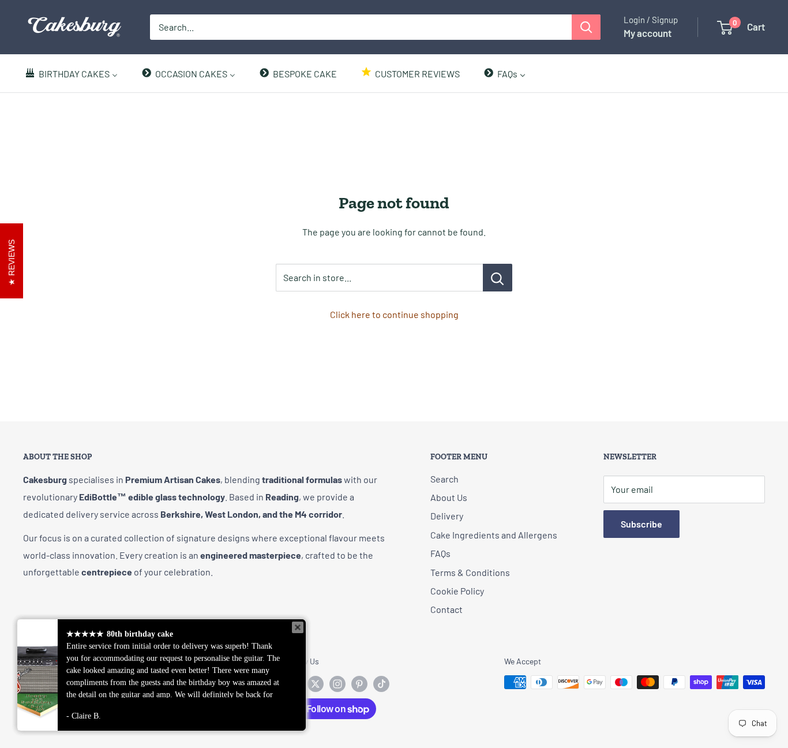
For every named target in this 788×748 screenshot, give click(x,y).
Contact (446, 609)
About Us (448, 497)
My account (647, 33)
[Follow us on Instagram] (337, 683)
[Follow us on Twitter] (315, 683)
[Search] (586, 27)
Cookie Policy (457, 590)
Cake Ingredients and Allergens (493, 534)
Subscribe (641, 523)
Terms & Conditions (470, 572)
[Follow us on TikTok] (381, 683)
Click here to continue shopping (394, 314)
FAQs (440, 553)
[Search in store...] (497, 277)
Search (444, 478)
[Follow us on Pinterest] (359, 683)
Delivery (446, 515)
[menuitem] (71, 73)
